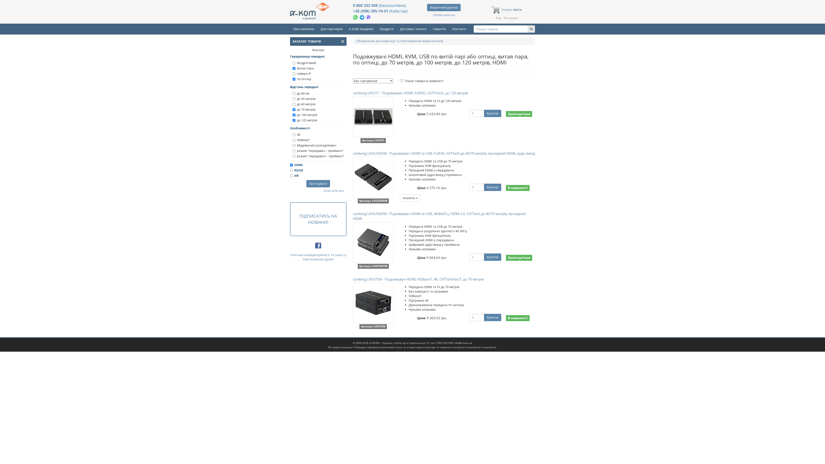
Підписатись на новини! (318, 219)
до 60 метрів (306, 104)
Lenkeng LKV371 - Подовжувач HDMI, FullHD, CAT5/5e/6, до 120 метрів (410, 93)
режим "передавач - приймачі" (320, 151)
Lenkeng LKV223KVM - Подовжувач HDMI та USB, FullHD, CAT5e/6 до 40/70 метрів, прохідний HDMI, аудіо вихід (444, 153)
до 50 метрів (306, 99)
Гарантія (439, 29)
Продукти (387, 29)
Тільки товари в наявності (424, 81)
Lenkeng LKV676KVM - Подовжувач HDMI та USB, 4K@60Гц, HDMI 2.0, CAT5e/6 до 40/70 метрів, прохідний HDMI (439, 216)
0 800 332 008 (366, 5)
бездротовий (306, 63)
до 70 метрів (306, 109)
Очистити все (334, 191)
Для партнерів (331, 29)
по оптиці (304, 79)
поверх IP (304, 74)
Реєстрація (511, 18)
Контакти (459, 29)
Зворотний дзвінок (444, 7)
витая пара (305, 68)
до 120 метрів (307, 120)
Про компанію (303, 29)
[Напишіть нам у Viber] (368, 17)
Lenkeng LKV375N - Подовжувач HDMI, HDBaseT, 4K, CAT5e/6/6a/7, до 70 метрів (418, 279)
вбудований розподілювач (316, 145)
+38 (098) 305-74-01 (371, 11)
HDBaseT (303, 140)
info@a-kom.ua (444, 15)
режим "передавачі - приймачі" (320, 156)
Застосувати (318, 184)
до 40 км (303, 93)
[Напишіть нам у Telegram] (362, 17)
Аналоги (409, 198)
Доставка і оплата (413, 29)
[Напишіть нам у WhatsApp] (356, 17)
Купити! (492, 113)
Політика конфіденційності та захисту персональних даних (318, 257)
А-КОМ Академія (361, 29)
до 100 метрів (307, 115)
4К (299, 135)
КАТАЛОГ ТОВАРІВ (307, 41)
